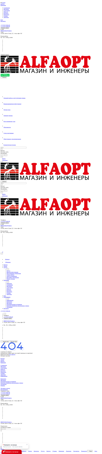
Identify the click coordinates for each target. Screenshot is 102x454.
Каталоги (6, 13)
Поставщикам (4, 389)
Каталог (3, 358)
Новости (6, 12)
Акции (2, 360)
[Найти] (6, 155)
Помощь (3, 385)
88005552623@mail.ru (6, 30)
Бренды (2, 361)
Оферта (2, 449)
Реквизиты (6, 14)
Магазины (6, 9)
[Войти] (1, 250)
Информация (4, 376)
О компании (7, 7)
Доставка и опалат (5, 388)
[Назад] (8, 269)
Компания (3, 362)
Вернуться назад (5, 354)
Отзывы (6, 16)
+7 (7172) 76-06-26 (5, 25)
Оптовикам (3, 384)
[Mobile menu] (2, 197)
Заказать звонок (5, 28)
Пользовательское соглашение (8, 381)
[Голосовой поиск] (2, 155)
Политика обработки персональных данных (12, 383)
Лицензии (6, 17)
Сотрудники (7, 10)
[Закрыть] (2, 253)
